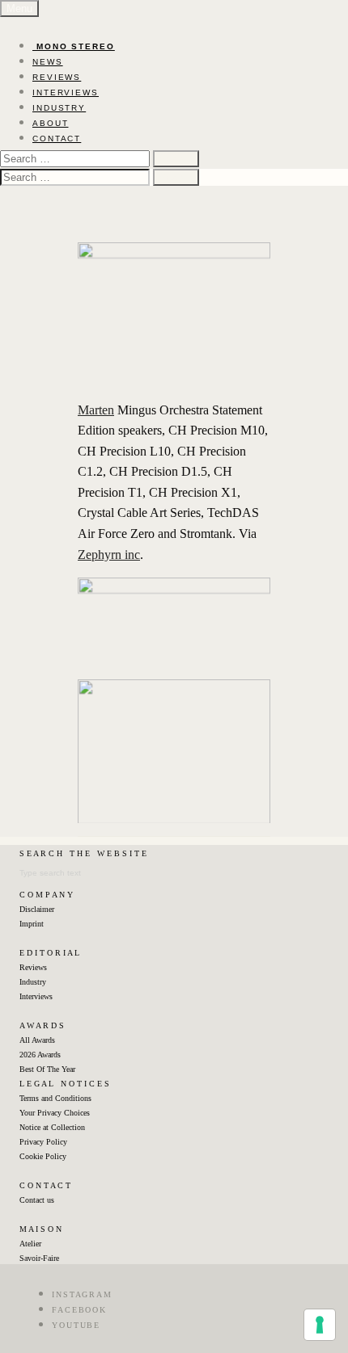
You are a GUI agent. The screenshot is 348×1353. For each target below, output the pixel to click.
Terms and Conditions (55, 1098)
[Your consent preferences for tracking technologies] (319, 1324)
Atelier (30, 1243)
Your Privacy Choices (54, 1112)
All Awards (37, 1040)
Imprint (31, 923)
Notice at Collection (52, 1127)
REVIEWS (56, 77)
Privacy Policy (43, 1141)
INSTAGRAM (82, 1294)
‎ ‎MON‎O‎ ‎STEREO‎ (73, 46)
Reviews (33, 967)
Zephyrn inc (109, 554)
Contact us (36, 1199)
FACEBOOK (79, 1309)
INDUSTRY (59, 107)
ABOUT (50, 123)
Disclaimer (36, 909)
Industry (32, 981)
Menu (19, 8)
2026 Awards (40, 1054)
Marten (96, 410)
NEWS (47, 61)
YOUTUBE (76, 1325)
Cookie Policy (42, 1156)
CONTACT (56, 138)
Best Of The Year (47, 1069)
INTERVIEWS (65, 92)
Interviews (36, 996)
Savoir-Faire (39, 1258)
